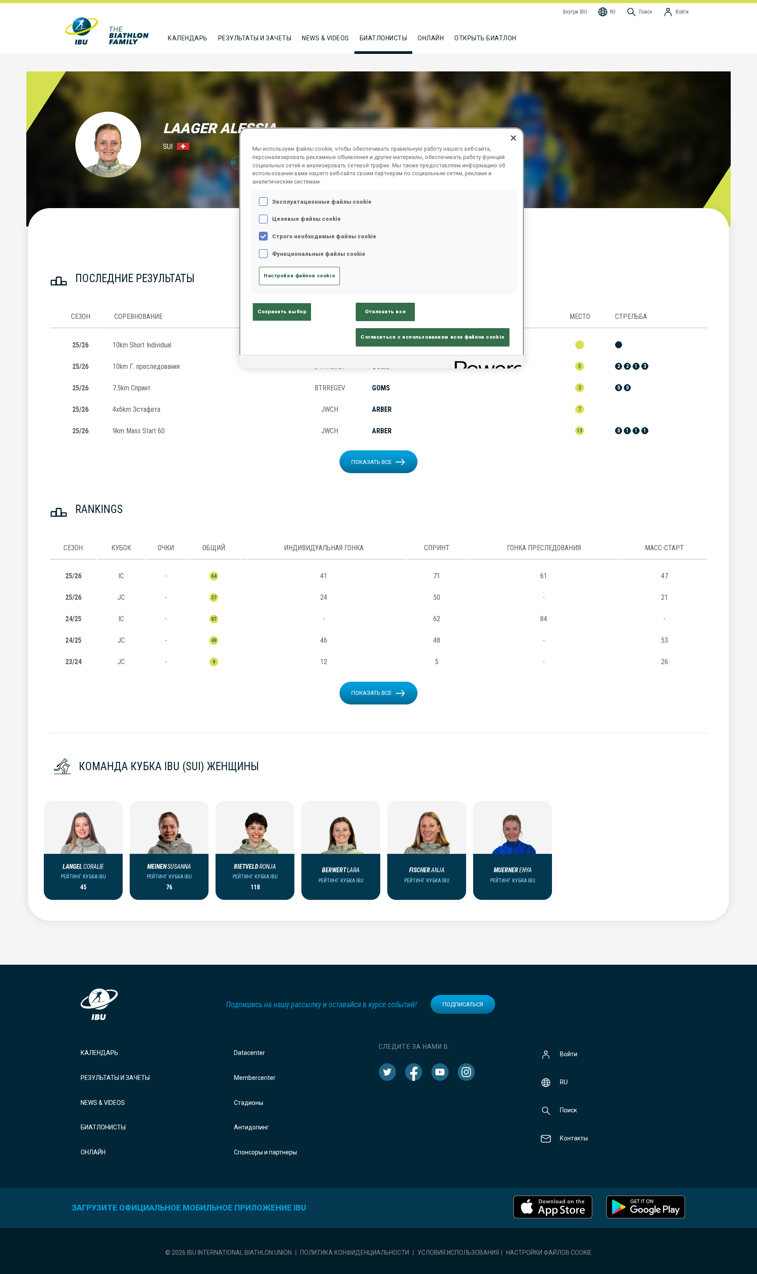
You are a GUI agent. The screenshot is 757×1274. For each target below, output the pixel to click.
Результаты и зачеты (115, 1077)
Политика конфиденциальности (354, 1252)
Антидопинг (251, 1127)
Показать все (371, 462)
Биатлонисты (103, 1127)
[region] (381, 247)
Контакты (574, 1138)
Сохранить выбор (282, 311)
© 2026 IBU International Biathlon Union (228, 1252)
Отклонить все (385, 311)
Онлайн (430, 38)
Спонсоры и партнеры (265, 1152)
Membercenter (255, 1077)
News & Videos (103, 1102)
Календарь (99, 1052)
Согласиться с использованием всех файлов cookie (433, 337)
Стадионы (248, 1102)
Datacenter (249, 1052)
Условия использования (458, 1252)
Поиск (568, 1110)
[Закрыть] (513, 138)
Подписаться (462, 1004)
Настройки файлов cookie (549, 1252)
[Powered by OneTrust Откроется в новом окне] (486, 362)
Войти (568, 1054)
